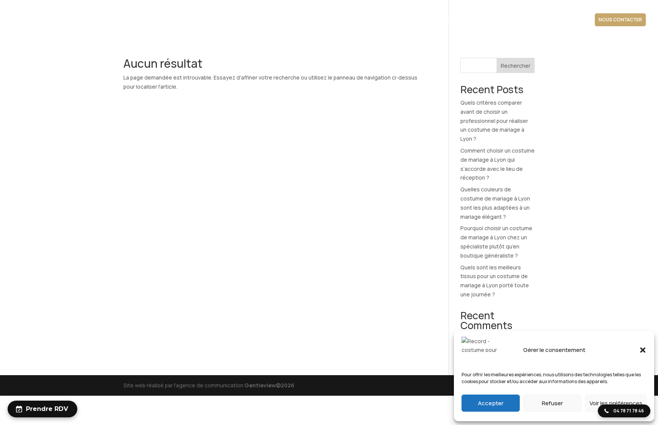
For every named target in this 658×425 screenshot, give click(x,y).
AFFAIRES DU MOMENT (561, 19)
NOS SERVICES (436, 19)
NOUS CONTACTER (620, 19)
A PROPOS (336, 19)
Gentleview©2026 (269, 385)
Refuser (552, 403)
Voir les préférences (615, 403)
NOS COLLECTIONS (380, 19)
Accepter (490, 403)
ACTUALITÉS (513, 19)
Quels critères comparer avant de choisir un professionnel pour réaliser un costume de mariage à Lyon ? (494, 120)
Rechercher (515, 65)
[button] (643, 350)
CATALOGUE (476, 19)
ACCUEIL (305, 19)
